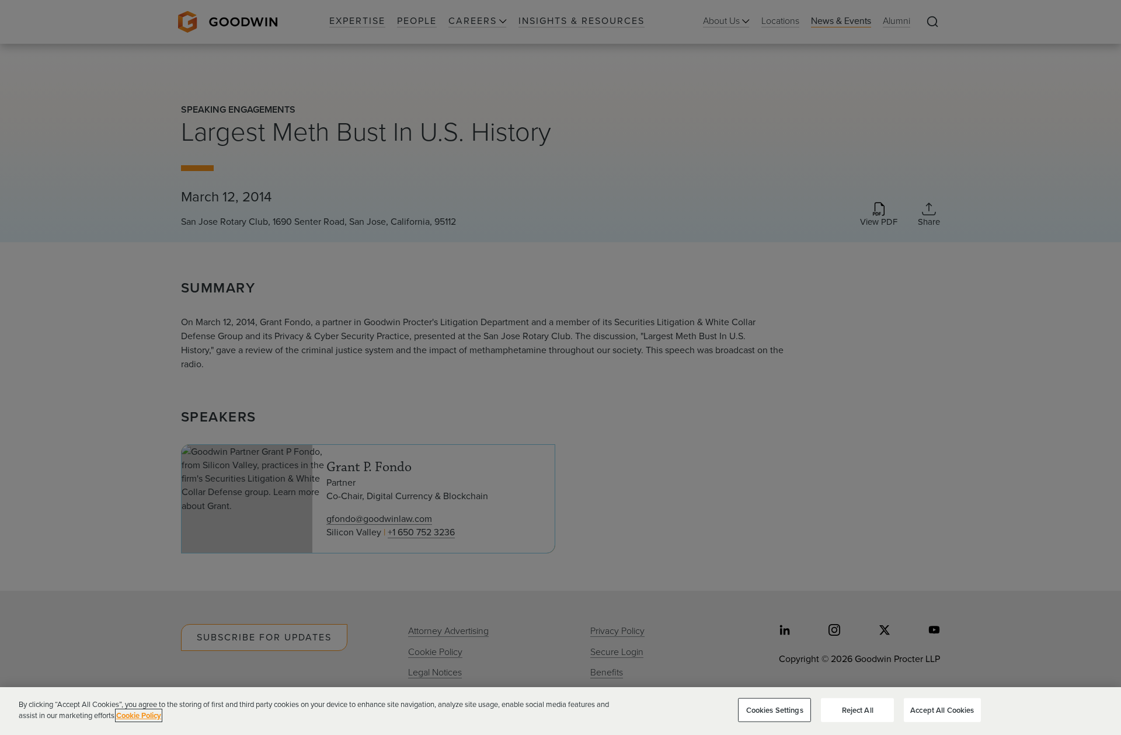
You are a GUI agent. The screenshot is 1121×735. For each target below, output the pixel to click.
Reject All (857, 710)
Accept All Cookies (942, 710)
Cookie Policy (138, 715)
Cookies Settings (774, 710)
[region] (560, 711)
